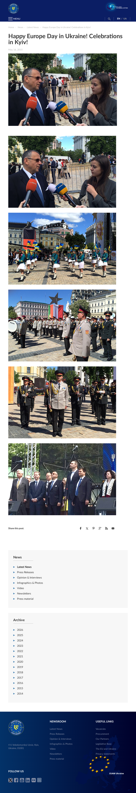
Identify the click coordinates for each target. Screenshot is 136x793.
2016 (20, 683)
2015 (20, 688)
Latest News (24, 567)
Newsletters (24, 593)
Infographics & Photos (30, 583)
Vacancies (101, 729)
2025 (20, 635)
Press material (25, 599)
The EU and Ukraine (106, 749)
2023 (20, 646)
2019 (20, 667)
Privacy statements (105, 754)
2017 (20, 677)
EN (118, 19)
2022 (20, 651)
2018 (20, 672)
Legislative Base (103, 744)
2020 (20, 662)
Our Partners (102, 739)
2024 (20, 640)
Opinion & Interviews (29, 577)
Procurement (102, 734)
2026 (20, 630)
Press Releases (25, 572)
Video (20, 588)
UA (125, 19)
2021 (20, 656)
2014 (20, 693)
